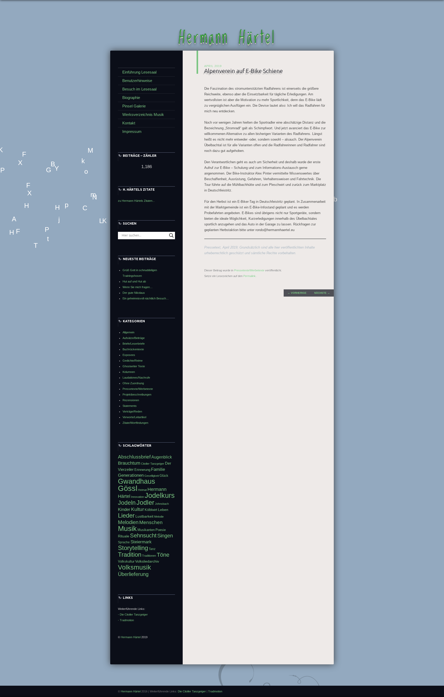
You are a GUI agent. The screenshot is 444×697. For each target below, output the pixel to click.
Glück (164, 476)
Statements (130, 405)
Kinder (124, 509)
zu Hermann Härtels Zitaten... (136, 200)
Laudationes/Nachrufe (136, 377)
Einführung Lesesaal (139, 72)
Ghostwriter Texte (134, 366)
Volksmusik (134, 567)
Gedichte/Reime (133, 360)
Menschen (151, 522)
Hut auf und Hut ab (134, 281)
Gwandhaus (136, 481)
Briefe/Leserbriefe (134, 343)
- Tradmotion (126, 620)
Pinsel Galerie (134, 106)
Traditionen (149, 555)
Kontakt (128, 123)
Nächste (322, 292)
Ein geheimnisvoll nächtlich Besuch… (146, 298)
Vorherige (297, 292)
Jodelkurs (160, 495)
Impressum (132, 131)
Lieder (126, 515)
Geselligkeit (151, 475)
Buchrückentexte (133, 349)
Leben (163, 510)
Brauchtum (129, 463)
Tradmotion (215, 691)
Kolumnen (129, 371)
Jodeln (127, 502)
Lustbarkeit (144, 516)
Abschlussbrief (134, 457)
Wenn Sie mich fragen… (138, 287)
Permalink (249, 276)
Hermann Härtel (227, 38)
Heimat (142, 489)
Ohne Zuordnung (133, 383)
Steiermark (141, 541)
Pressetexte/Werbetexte (249, 270)
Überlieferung (133, 574)
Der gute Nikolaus (134, 292)
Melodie (159, 516)
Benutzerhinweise (137, 80)
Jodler (145, 502)
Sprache (124, 542)
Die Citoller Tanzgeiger (192, 691)
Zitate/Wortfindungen (135, 422)
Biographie (131, 97)
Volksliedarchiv (147, 561)
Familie (158, 469)
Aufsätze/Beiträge (134, 338)
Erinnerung (142, 470)
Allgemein (128, 332)
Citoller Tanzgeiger (152, 463)
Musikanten (146, 530)
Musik (127, 529)
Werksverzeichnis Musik (143, 114)
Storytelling (133, 547)
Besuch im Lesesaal (139, 89)
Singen (165, 535)
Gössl (127, 488)
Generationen (131, 475)
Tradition (129, 554)
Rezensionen (131, 400)
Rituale (123, 536)
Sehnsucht (143, 535)
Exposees (129, 354)
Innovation (137, 496)
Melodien (128, 522)
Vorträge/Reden (132, 411)
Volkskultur (126, 561)
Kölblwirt (151, 510)
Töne (163, 555)
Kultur (137, 509)
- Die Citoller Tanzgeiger (133, 614)
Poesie (160, 530)
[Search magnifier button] (171, 235)
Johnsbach (162, 503)
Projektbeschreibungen (137, 394)
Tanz (152, 549)
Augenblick (161, 457)
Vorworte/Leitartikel (134, 417)
